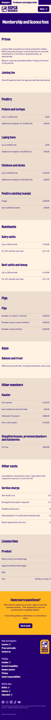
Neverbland (12, 714)
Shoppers (6, 2)
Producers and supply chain (25, 2)
